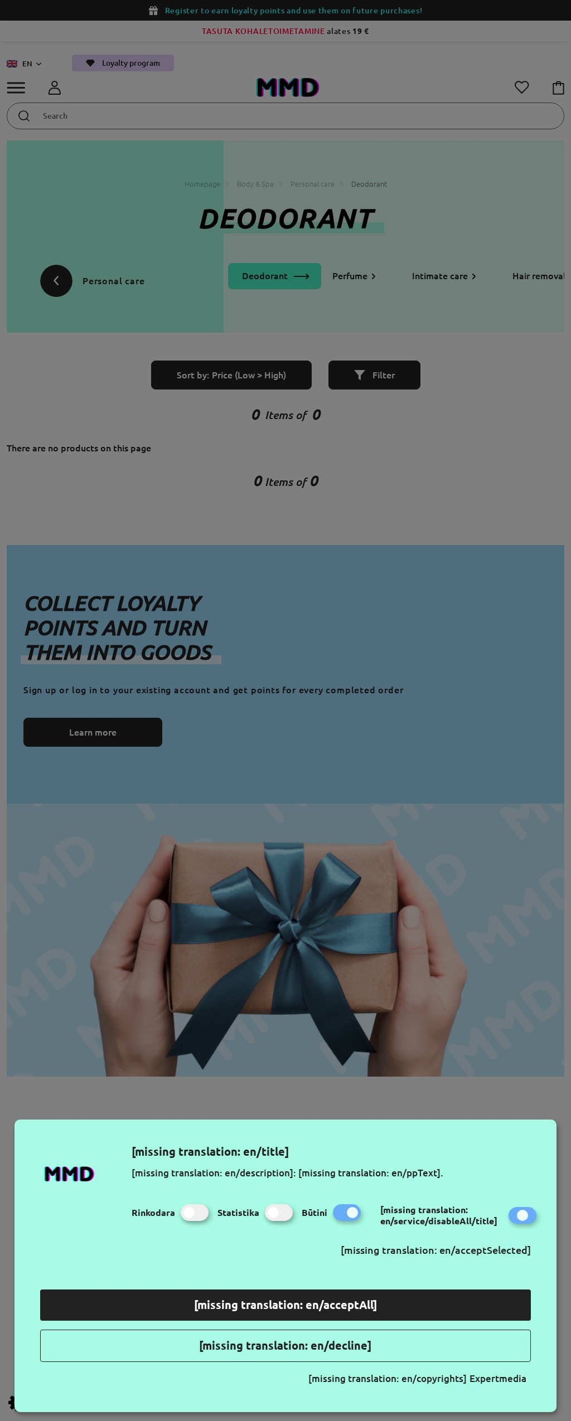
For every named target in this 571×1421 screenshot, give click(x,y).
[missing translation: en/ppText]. (370, 1172)
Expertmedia (498, 1378)
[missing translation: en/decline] (285, 1345)
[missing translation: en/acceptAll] (285, 1304)
